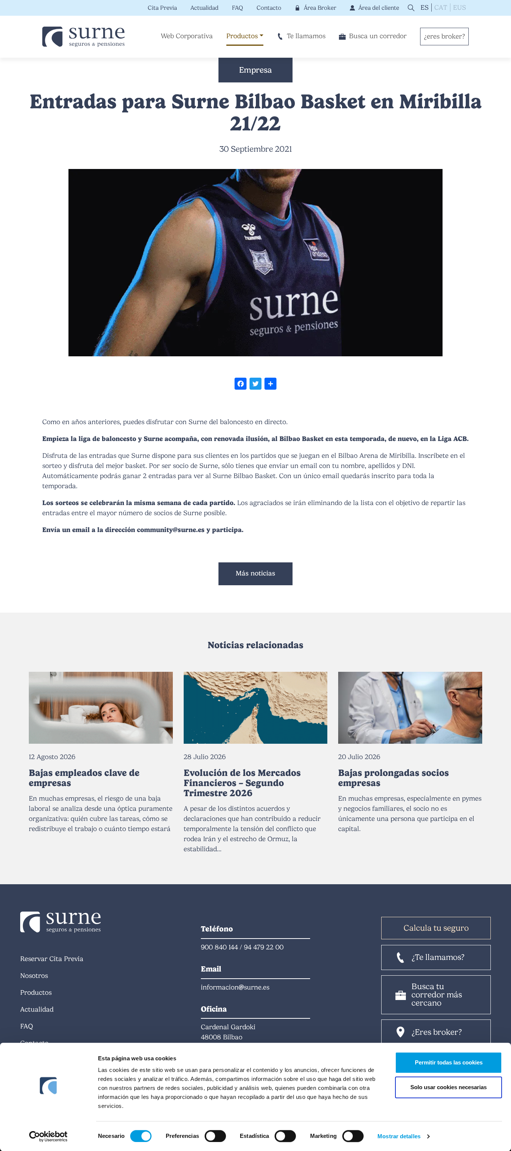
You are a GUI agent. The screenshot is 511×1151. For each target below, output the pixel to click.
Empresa (255, 70)
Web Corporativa (187, 36)
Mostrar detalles (398, 1136)
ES (424, 7)
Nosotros (34, 976)
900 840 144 (219, 947)
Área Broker (320, 7)
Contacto (269, 7)
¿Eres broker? (436, 1032)
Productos (242, 36)
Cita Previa (162, 7)
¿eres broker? (444, 36)
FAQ (237, 7)
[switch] (215, 1136)
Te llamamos (306, 36)
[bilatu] (410, 8)
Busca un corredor (378, 36)
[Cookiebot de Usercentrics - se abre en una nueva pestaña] (48, 1136)
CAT (440, 7)
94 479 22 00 (264, 947)
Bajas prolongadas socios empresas (393, 777)
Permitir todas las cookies (449, 1062)
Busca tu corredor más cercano (436, 994)
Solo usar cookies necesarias (448, 1087)
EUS (459, 7)
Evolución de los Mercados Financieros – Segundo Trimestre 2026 (242, 783)
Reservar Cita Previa (51, 959)
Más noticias (255, 573)
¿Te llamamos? (438, 957)
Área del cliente (378, 7)
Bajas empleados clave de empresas (84, 777)
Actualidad (204, 7)
